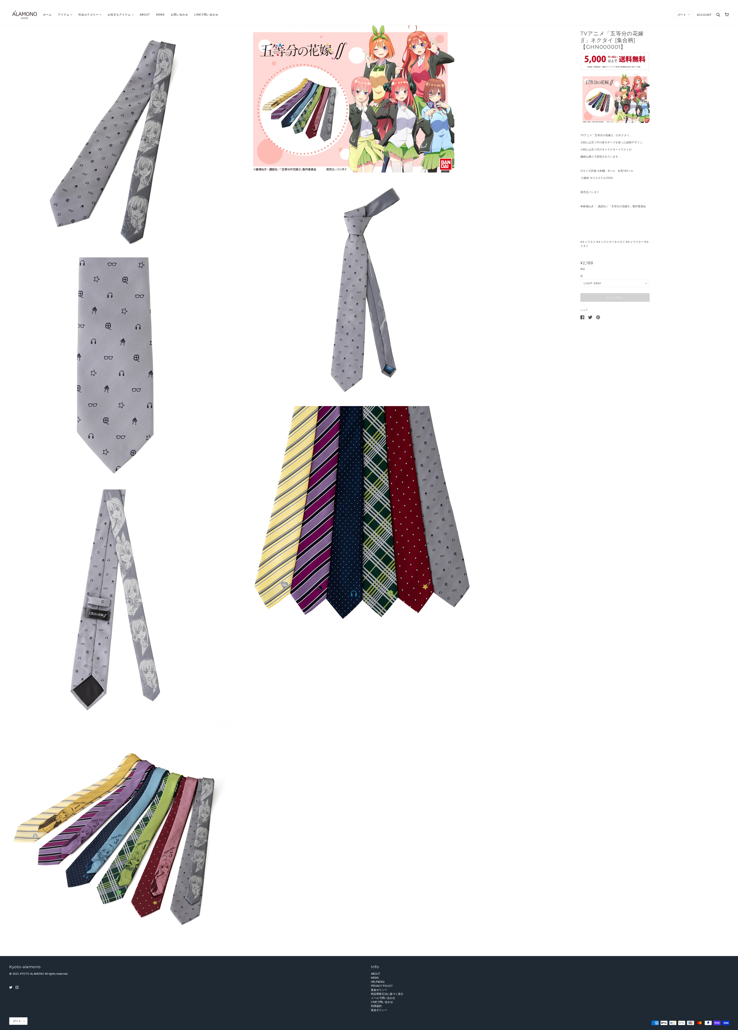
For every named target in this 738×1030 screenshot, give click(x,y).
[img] (11, 987)
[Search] (718, 14)
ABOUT (375, 973)
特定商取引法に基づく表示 (387, 993)
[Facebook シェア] (583, 317)
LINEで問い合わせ (382, 1001)
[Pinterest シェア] (598, 317)
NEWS (375, 977)
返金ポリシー (379, 989)
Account (704, 14)
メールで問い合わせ (383, 997)
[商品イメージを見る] (122, 140)
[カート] (727, 15)
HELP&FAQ (378, 981)
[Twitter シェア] (591, 317)
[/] (24, 14)
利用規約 (376, 1006)
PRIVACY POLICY (382, 985)
